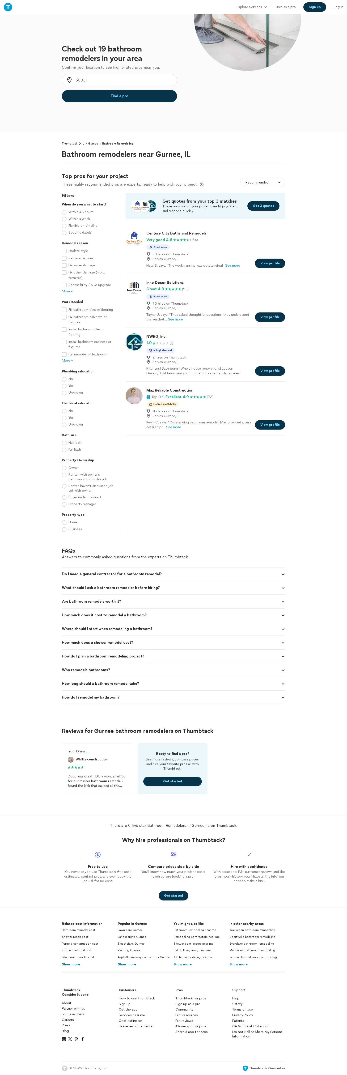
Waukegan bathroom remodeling (252, 930)
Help (235, 998)
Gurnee (93, 143)
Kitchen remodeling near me (193, 957)
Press (66, 1025)
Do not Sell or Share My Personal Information (257, 1034)
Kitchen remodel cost (77, 950)
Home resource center (136, 1026)
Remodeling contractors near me (197, 936)
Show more (71, 964)
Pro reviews (184, 1021)
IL (83, 143)
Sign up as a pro (187, 1004)
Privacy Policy (242, 1015)
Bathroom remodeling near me (195, 930)
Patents (238, 1021)
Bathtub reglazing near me (192, 950)
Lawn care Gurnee (130, 930)
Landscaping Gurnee (132, 936)
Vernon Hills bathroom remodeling (253, 957)
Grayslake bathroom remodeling (251, 943)
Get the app (128, 1009)
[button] (155, 397)
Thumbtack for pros (190, 998)
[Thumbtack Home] (8, 7)
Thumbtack (69, 143)
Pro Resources (186, 1015)
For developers (73, 1014)
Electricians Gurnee (131, 943)
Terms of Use (242, 1009)
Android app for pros (191, 1032)
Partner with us (73, 1009)
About (66, 1003)
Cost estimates (131, 1021)
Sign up (125, 1004)
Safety (237, 1004)
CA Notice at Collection (250, 1026)
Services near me (132, 1015)
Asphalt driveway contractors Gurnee (144, 957)
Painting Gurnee (129, 950)
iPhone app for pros (190, 1026)
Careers (68, 1020)
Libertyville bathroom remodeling (252, 936)
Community (184, 1009)
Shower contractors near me (193, 943)
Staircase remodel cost (78, 957)
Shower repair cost (75, 936)
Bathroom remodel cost (78, 930)
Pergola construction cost (80, 943)
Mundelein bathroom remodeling (252, 950)
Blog (65, 1031)
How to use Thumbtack (137, 998)
